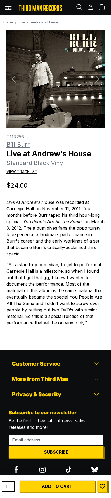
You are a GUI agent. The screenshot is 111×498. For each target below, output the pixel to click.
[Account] (91, 7)
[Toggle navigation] (8, 7)
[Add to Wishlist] (102, 486)
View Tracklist (21, 171)
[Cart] (102, 7)
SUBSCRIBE (56, 452)
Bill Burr (18, 144)
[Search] (79, 7)
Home (8, 22)
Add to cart (57, 486)
